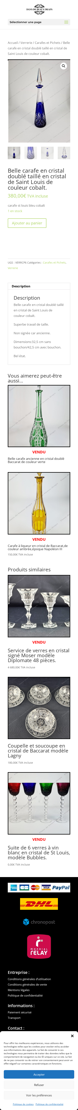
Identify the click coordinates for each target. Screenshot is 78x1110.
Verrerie (26, 43)
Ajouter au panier (27, 223)
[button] (72, 1036)
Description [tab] (21, 286)
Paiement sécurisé (19, 1012)
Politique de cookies (23, 1104)
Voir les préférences (39, 1095)
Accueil (13, 43)
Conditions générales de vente (27, 984)
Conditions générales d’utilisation (29, 979)
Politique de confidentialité (49, 1104)
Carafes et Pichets (47, 43)
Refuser (39, 1085)
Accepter (39, 1074)
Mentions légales (19, 990)
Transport (14, 1018)
